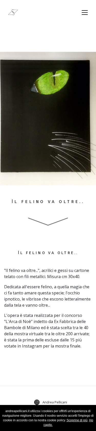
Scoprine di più (77, 420)
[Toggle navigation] (85, 12)
